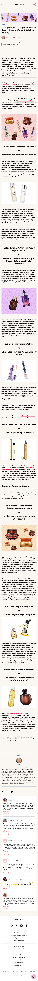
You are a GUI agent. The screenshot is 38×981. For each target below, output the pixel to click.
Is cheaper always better (25, 101)
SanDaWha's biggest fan (17, 713)
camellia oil (23, 723)
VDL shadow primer (28, 416)
